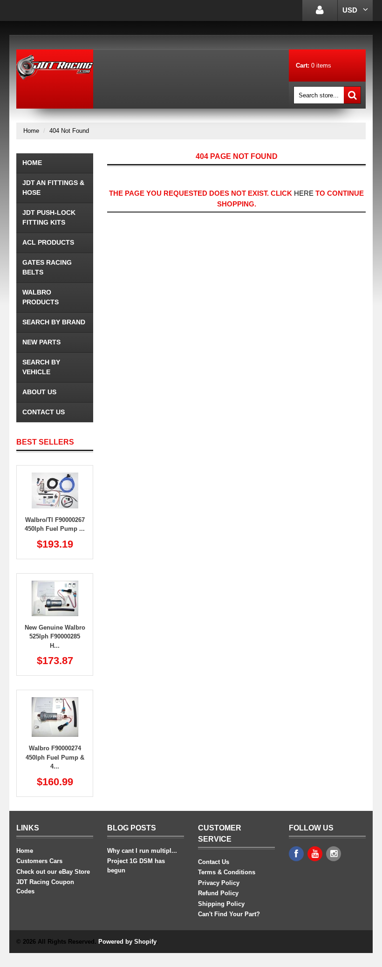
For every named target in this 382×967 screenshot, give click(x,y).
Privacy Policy (218, 882)
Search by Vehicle (41, 367)
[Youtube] (314, 853)
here (304, 193)
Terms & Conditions (226, 872)
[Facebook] (296, 853)
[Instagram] (333, 853)
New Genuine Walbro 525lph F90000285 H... (55, 636)
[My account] (319, 10)
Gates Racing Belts (47, 267)
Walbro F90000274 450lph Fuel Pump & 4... (55, 757)
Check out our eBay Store (53, 871)
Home (31, 130)
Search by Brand (53, 322)
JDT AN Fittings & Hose (53, 187)
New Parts (41, 342)
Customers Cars (39, 860)
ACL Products (48, 242)
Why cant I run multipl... (142, 850)
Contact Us (43, 412)
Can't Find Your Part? (229, 914)
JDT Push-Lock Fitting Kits (48, 217)
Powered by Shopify (127, 941)
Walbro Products (40, 297)
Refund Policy (218, 893)
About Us (39, 392)
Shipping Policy (221, 903)
